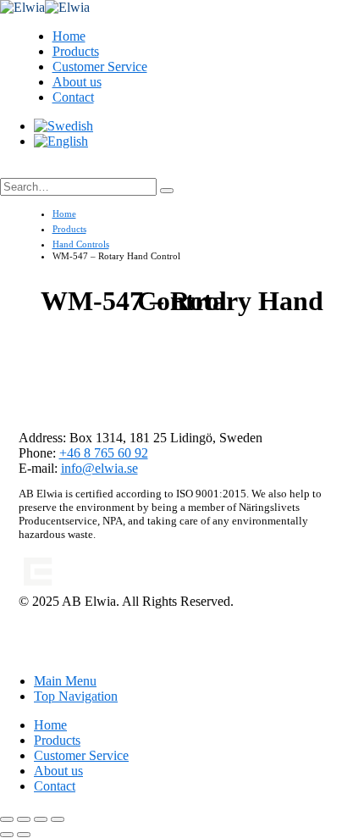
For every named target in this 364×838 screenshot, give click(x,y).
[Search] (167, 190)
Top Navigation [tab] (76, 696)
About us (77, 82)
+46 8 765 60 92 (103, 453)
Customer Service (99, 66)
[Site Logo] (45, 7)
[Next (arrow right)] (23, 834)
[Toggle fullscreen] (23, 819)
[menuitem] (63, 126)
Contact (73, 97)
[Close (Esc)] (57, 819)
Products (75, 51)
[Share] (40, 819)
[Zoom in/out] (7, 819)
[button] (18, 170)
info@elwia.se (99, 468)
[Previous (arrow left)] (7, 834)
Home (68, 36)
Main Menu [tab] (65, 681)
